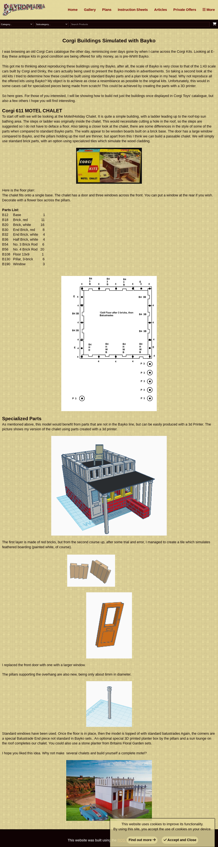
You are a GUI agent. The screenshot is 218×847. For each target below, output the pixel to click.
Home (73, 10)
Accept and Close (181, 840)
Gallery (90, 10)
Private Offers (184, 10)
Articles (160, 10)
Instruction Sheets (133, 10)
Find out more (141, 840)
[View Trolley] (214, 23)
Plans (106, 10)
